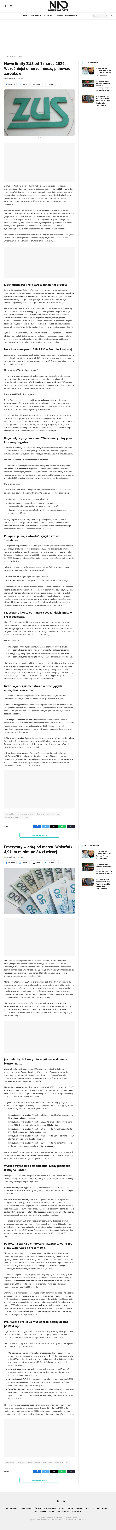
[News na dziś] (58, 6)
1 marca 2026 (9, 814)
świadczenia (47, 1462)
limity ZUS (50, 814)
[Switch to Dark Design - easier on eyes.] (111, 16)
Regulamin (76, 1512)
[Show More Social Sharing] (58, 84)
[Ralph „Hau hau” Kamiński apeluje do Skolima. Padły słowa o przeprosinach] (88, 70)
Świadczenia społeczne (13, 817)
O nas (70, 1508)
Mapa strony (63, 1512)
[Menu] (4, 16)
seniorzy (37, 1462)
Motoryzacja (71, 16)
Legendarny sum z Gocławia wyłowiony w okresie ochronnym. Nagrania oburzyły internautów (104, 85)
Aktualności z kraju (32, 16)
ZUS (26, 817)
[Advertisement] (58, 37)
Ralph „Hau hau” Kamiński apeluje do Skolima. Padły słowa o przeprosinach (103, 71)
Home (6, 56)
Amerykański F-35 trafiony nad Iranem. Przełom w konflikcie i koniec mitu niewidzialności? (103, 100)
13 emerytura (9, 1462)
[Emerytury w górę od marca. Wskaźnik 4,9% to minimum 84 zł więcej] (39, 891)
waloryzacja (59, 1462)
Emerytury (40, 814)
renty (58, 814)
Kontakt (79, 1508)
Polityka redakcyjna (44, 1512)
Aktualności (12, 1508)
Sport (62, 1508)
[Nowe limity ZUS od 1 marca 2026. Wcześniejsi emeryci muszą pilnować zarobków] (39, 112)
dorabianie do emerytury (25, 814)
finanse (29, 1462)
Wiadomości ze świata (53, 16)
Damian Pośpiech (10, 79)
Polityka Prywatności (96, 1508)
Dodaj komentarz (39, 835)
